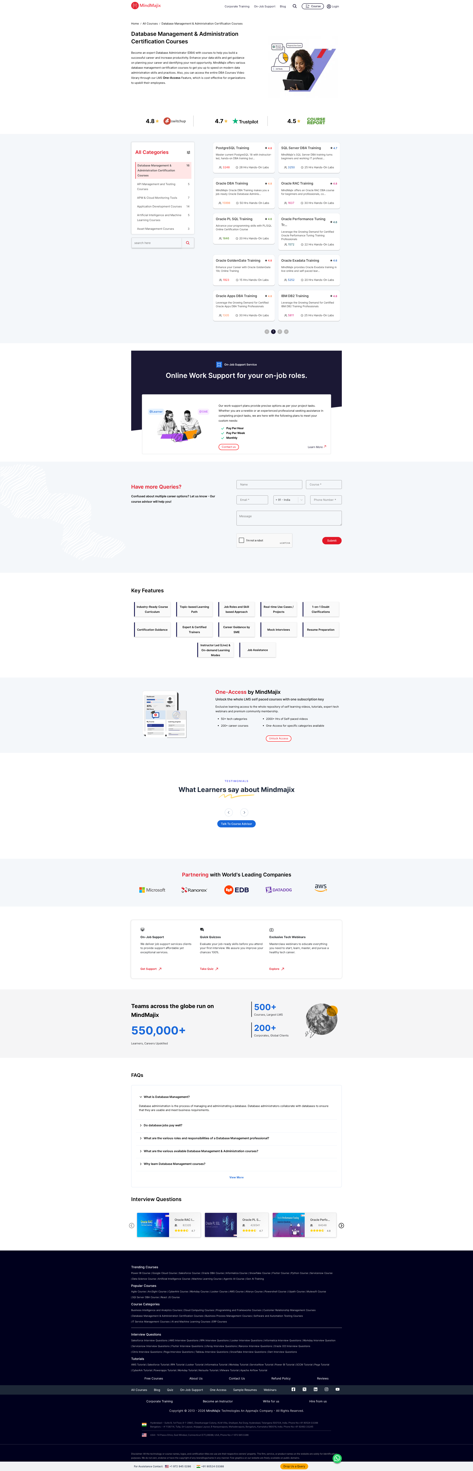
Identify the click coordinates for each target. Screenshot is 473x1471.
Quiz (170, 1390)
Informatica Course (237, 1273)
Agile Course (138, 1291)
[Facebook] (293, 1390)
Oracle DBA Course (213, 1273)
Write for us (271, 1401)
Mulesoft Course (316, 1291)
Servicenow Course (321, 1273)
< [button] (267, 331)
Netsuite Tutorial (208, 1370)
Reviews (323, 1378)
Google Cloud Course (164, 1273)
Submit (332, 540)
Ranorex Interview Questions (255, 1346)
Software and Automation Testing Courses (278, 1315)
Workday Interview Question (319, 1340)
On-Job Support (264, 6)
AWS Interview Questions (183, 1340)
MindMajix (213, 1411)
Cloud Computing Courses (199, 1310)
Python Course (299, 1273)
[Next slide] (244, 812)
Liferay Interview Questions (221, 1346)
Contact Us (237, 1378)
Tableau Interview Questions (211, 1351)
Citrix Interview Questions (147, 1351)
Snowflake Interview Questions (248, 1351)
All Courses (150, 23)
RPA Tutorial (177, 1364)
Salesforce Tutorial (158, 1364)
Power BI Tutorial (284, 1364)
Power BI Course (140, 1273)
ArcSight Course (157, 1291)
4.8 (150, 121)
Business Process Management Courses (228, 1315)
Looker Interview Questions (247, 1340)
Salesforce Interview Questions (149, 1340)
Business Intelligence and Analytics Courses (156, 1310)
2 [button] (279, 331)
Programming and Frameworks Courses (238, 1310)
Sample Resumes (245, 1390)
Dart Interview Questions (282, 1351)
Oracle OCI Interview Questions (292, 1346)
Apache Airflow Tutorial (253, 1370)
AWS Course (236, 1291)
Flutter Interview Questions (187, 1346)
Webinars (270, 1390)
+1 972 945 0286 (180, 1466)
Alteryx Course (254, 1291)
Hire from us (318, 1401)
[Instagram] (326, 1390)
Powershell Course (275, 1291)
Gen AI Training (255, 1278)
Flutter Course (280, 1273)
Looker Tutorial (194, 1364)
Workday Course (199, 1291)
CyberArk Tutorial (142, 1370)
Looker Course (219, 1291)
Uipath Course (296, 1291)
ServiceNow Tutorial (261, 1364)
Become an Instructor (218, 1401)
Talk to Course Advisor (236, 824)
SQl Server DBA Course (145, 1297)
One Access (218, 1390)
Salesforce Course (189, 1273)
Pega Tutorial (321, 1364)
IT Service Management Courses (151, 1321)
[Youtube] (338, 1390)
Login (335, 6)
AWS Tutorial (138, 1364)
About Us (196, 1378)
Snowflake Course (259, 1273)
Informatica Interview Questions (282, 1340)
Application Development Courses (159, 206)
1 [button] (273, 331)
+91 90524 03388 (212, 1466)
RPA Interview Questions (214, 1340)
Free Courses (153, 1378)
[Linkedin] (316, 1390)
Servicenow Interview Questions (151, 1346)
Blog (283, 6)
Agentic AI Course (234, 1278)
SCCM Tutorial (304, 1364)
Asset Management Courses (155, 228)
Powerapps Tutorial (165, 1370)
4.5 (291, 121)
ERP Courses (219, 1321)
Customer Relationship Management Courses (289, 1310)
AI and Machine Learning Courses (190, 1321)
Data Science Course (144, 1278)
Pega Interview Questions (179, 1351)
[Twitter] (304, 1390)
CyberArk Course (178, 1291)
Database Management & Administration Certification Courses (156, 170)
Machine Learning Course (207, 1278)
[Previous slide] (229, 812)
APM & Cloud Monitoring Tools (157, 197)
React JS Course (170, 1297)
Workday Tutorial (238, 1364)
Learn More (315, 447)
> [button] (286, 331)
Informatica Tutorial (216, 1364)
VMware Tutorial (229, 1370)
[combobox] (275, 499)
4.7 (219, 121)
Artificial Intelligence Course (174, 1278)
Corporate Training (237, 6)
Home (135, 23)
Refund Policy (281, 1378)
